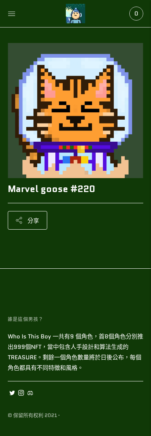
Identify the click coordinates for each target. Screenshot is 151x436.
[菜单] (11, 13)
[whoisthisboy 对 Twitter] (12, 394)
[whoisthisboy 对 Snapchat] (30, 394)
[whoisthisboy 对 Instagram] (21, 394)
